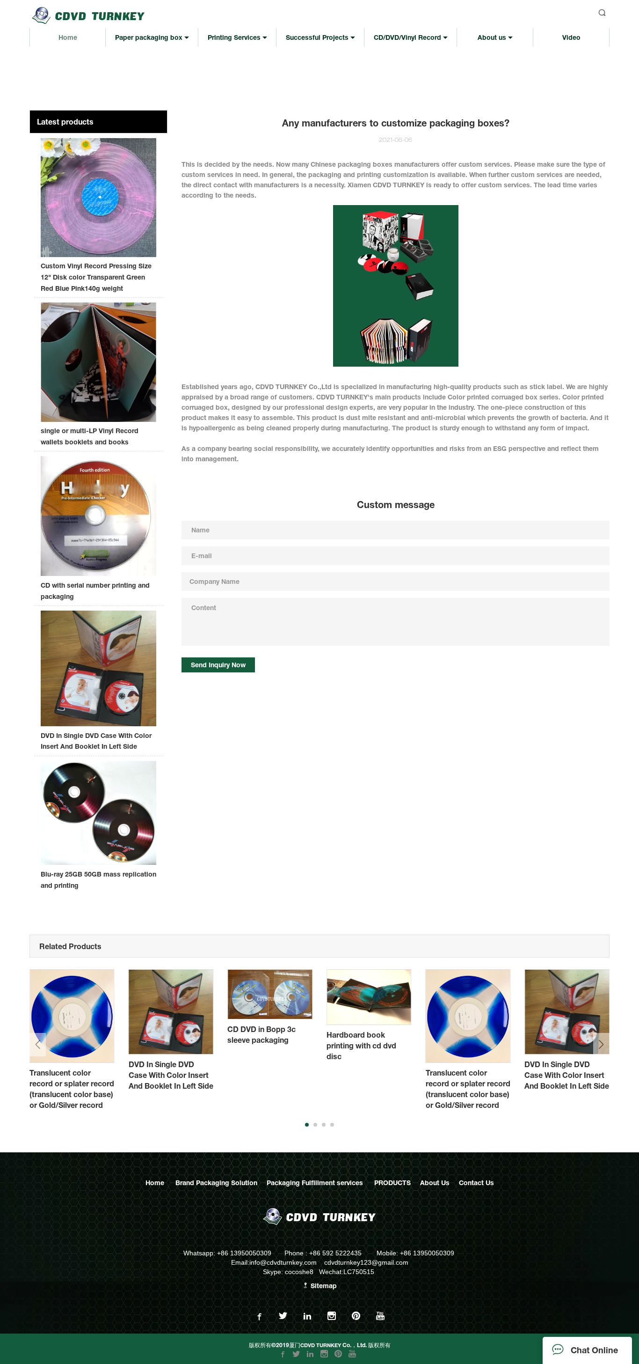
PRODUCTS (392, 1183)
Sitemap (323, 1286)
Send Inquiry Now (218, 665)
